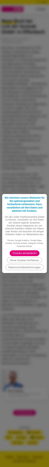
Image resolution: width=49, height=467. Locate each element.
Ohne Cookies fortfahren (24, 260)
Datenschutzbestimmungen (24, 267)
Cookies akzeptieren (25, 253)
